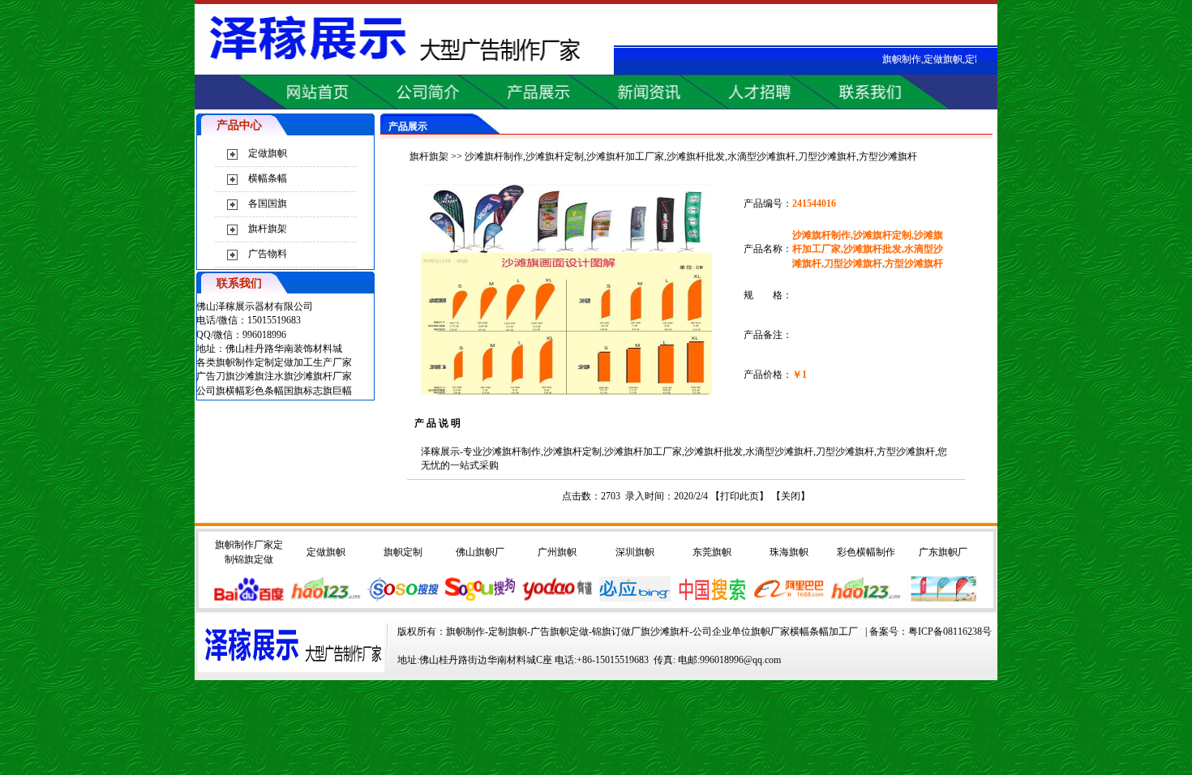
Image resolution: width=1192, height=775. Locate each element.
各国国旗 (267, 203)
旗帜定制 (403, 552)
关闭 (790, 496)
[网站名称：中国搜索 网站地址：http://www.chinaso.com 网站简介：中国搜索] (712, 598)
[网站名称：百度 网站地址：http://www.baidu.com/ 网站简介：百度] (249, 598)
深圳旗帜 (634, 552)
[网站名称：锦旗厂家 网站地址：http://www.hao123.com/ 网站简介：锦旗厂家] (326, 598)
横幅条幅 (267, 178)
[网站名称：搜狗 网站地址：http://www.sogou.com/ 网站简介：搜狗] (480, 598)
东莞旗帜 (711, 552)
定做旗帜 (267, 153)
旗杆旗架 (267, 228)
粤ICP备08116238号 (950, 631)
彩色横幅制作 (866, 552)
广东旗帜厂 (943, 552)
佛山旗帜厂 (480, 552)
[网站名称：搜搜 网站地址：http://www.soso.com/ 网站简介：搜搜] (403, 598)
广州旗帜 (557, 552)
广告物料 (267, 253)
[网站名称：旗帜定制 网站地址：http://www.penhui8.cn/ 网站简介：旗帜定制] (943, 598)
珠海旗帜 (789, 552)
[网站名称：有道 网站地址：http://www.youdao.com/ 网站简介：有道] (557, 598)
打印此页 (739, 496)
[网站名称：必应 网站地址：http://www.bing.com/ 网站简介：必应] (635, 598)
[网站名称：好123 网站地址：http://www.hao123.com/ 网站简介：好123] (866, 598)
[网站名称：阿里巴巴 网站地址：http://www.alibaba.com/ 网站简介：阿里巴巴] (789, 598)
